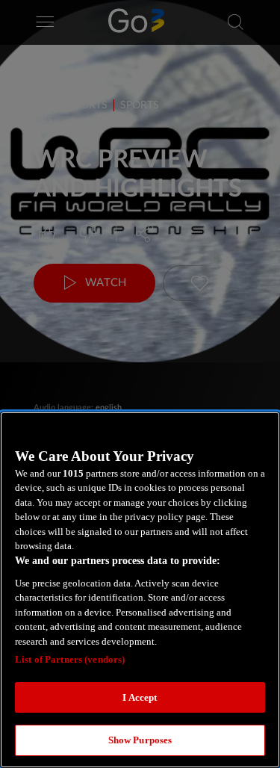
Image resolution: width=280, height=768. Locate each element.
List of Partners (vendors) (70, 659)
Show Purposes (140, 740)
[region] (140, 590)
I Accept (139, 697)
